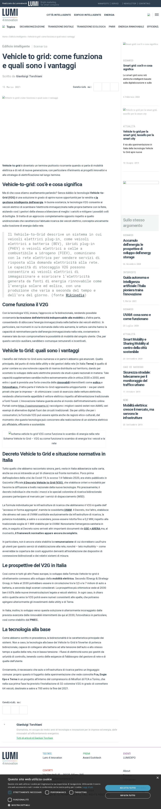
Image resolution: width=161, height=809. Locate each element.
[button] (54, 805)
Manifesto (103, 3)
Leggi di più (88, 787)
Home (5, 37)
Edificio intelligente (87, 15)
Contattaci (144, 3)
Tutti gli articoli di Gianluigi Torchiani (35, 738)
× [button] (157, 778)
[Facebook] (158, 4)
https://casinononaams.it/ (33, 405)
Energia (109, 15)
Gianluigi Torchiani (29, 76)
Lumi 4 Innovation (52, 757)
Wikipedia (75, 295)
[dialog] (80, 791)
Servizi (115, 3)
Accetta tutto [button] (128, 788)
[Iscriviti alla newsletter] (153, 4)
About (126, 770)
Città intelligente (59, 15)
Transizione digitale (61, 26)
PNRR (112, 26)
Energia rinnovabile (131, 26)
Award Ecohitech (92, 757)
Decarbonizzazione (32, 26)
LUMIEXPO (129, 757)
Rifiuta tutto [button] (127, 795)
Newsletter (130, 3)
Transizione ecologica (91, 26)
